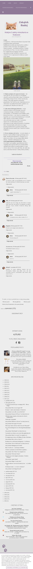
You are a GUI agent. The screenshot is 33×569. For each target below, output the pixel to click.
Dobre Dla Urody (16, 535)
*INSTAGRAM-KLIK (17, 164)
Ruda (11, 190)
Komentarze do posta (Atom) (15, 304)
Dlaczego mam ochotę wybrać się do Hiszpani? (17, 425)
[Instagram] (19, 342)
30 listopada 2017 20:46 (21, 215)
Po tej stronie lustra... (17, 520)
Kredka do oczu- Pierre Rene (21, 367)
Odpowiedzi (11, 187)
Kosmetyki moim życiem (17, 530)
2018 (5, 396)
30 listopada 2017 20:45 (21, 190)
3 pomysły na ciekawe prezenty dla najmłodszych (17, 433)
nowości (8, 308)
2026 (5, 380)
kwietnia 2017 (9, 484)
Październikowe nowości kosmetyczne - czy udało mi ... (18, 464)
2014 (5, 497)
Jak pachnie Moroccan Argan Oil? (13, 407)
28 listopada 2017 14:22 (21, 178)
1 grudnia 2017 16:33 (16, 267)
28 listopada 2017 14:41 (16, 200)
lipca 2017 (8, 477)
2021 (5, 390)
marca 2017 (9, 486)
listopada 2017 (9, 402)
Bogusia (8, 226)
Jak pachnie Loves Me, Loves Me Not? (15, 412)
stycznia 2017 (9, 490)
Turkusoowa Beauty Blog (17, 517)
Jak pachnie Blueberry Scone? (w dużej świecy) (17, 421)
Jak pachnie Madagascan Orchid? (13, 445)
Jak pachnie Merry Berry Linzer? (13, 439)
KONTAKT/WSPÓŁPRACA (8, 7)
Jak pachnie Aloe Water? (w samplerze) (15, 451)
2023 (5, 386)
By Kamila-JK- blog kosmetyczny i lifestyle (17, 525)
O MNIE (9, 3)
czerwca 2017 (9, 479)
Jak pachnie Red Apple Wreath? (13, 423)
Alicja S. (8, 267)
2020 (5, 392)
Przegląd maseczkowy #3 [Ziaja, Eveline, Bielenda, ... (18, 437)
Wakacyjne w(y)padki (10, 419)
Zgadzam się (24, 567)
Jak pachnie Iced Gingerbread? (13, 468)
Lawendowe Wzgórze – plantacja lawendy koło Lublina (16, 522)
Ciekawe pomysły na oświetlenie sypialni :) (16, 449)
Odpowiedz (9, 184)
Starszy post (27, 301)
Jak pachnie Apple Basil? (11, 459)
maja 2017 (8, 481)
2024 (5, 384)
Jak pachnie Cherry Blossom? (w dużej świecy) (17, 443)
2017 (5, 398)
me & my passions (17, 508)
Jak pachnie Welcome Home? (12, 454)
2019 (5, 394)
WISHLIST (22, 3)
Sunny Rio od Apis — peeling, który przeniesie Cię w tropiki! (17, 532)
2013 (5, 499)
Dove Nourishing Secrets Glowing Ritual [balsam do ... (17, 428)
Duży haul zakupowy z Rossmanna (16, 518)
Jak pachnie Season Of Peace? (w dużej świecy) (17, 414)
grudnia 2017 (9, 400)
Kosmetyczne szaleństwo (17, 512)
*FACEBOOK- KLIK (16, 162)
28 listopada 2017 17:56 (16, 226)
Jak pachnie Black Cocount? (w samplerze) (16, 435)
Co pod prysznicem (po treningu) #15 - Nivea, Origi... (17, 405)
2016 (5, 492)
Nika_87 (8, 200)
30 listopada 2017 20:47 (21, 235)
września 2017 (9, 473)
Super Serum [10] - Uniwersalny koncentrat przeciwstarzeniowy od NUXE (16, 537)
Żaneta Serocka (10, 178)
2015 (5, 494)
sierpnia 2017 (9, 475)
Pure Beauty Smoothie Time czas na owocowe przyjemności (16, 514)
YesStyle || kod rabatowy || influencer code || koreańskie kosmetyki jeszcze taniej (16, 527)
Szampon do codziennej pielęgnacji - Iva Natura (17, 441)
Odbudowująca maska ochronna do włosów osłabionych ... (16, 416)
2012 (5, 501)
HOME (4, 3)
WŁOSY (15, 3)
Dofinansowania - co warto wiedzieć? (14, 466)
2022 (5, 388)
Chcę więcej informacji (13, 567)
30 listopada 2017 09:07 (19, 246)
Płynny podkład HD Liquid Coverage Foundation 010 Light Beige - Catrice (21, 351)
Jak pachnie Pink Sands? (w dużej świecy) (15, 431)
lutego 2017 (9, 488)
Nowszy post (6, 301)
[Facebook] (16, 342)
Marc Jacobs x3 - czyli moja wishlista (14, 447)
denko (2, 308)
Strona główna (16, 301)
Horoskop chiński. (21, 359)
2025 (5, 382)
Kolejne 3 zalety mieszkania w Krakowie (15, 410)
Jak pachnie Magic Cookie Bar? (13, 461)
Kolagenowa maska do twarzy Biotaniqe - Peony (17, 509)
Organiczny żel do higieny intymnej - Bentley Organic (16, 456)
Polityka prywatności (21, 7)
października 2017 (10, 471)
